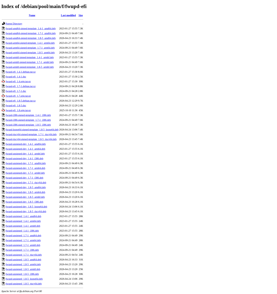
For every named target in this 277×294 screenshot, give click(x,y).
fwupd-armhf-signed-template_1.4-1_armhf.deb (30, 57)
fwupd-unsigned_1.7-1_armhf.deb (23, 245)
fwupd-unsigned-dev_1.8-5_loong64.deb (26, 206)
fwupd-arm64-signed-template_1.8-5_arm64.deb (30, 52)
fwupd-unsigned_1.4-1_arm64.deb (23, 221)
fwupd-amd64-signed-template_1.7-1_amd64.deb (31, 33)
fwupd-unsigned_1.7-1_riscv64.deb (24, 254)
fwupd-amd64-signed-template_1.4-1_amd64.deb (31, 28)
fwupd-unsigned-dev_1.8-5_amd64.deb (26, 187)
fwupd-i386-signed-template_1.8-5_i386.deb (28, 124)
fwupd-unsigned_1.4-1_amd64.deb (23, 216)
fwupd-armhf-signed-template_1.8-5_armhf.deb (30, 67)
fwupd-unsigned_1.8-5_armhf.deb (23, 269)
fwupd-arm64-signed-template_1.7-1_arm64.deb (30, 47)
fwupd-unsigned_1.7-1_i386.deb (22, 250)
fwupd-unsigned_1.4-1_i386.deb (22, 230)
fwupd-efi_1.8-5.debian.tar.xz (21, 100)
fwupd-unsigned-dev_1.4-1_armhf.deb (25, 153)
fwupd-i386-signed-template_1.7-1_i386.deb (28, 120)
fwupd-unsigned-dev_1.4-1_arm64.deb (25, 148)
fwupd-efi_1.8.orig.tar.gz (18, 110)
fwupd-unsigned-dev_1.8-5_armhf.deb (25, 197)
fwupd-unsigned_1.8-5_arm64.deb (23, 264)
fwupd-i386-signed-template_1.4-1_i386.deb (28, 115)
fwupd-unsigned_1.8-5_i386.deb (22, 274)
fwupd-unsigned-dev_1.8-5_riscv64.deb (26, 211)
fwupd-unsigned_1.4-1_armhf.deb (23, 226)
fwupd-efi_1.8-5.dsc (16, 105)
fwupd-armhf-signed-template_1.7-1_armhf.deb (30, 62)
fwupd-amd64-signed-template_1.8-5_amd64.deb (31, 38)
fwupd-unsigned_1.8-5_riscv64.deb (24, 283)
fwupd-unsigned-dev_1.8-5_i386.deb (24, 201)
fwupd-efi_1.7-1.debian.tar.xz (21, 86)
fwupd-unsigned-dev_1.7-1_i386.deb (24, 177)
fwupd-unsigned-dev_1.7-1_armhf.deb (25, 173)
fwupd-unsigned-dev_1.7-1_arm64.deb (25, 168)
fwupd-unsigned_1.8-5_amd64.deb (23, 259)
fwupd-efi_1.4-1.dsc (16, 76)
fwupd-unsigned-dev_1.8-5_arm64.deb (25, 192)
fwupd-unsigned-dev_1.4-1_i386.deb (24, 158)
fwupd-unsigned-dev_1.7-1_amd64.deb (26, 163)
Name (32, 15)
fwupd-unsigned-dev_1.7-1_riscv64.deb (26, 182)
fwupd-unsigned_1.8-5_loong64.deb (24, 278)
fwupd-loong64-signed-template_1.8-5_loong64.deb (32, 129)
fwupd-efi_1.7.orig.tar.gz (18, 96)
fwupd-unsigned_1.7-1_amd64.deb (23, 235)
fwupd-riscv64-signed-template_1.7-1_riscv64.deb (31, 134)
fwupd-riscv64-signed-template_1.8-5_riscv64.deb (31, 139)
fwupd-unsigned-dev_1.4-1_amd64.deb (26, 144)
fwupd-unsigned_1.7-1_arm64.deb (23, 240)
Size (81, 15)
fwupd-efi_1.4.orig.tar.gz (18, 81)
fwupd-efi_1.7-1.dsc (16, 91)
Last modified (68, 15)
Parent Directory (14, 23)
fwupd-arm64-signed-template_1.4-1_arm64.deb (30, 43)
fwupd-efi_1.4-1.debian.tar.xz (21, 71)
